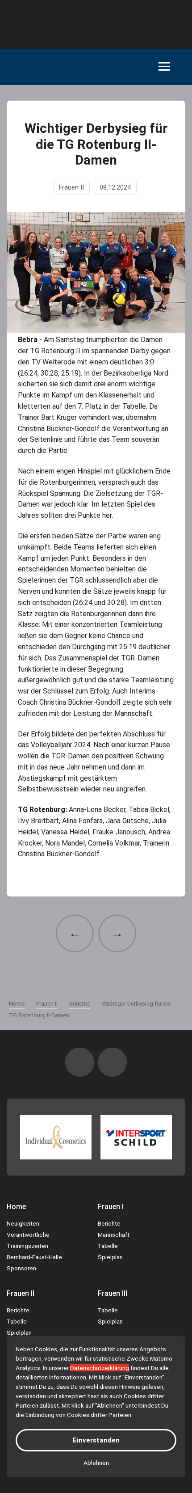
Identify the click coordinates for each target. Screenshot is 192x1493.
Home (16, 1206)
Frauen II (71, 187)
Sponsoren (21, 1268)
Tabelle (108, 1245)
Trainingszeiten (27, 1245)
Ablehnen (96, 1462)
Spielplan (110, 1256)
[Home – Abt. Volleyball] (32, 67)
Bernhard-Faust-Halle (34, 1256)
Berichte (109, 1223)
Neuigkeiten (23, 1223)
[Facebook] (112, 1062)
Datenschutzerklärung (99, 1367)
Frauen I (111, 1206)
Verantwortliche (28, 1234)
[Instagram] (79, 1062)
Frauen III (112, 1293)
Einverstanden (96, 1440)
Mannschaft (113, 1234)
